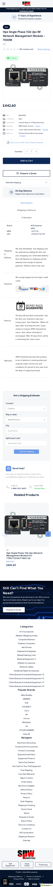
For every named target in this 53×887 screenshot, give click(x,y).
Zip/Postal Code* (13, 438)
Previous (5, 534)
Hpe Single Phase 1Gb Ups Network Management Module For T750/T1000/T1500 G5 (24, 556)
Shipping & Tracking (26, 805)
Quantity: (19, 151)
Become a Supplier (26, 786)
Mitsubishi (26, 722)
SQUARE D (26, 706)
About (26, 813)
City (7, 425)
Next (48, 534)
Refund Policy (26, 789)
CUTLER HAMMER (26, 730)
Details (37, 126)
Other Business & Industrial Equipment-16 (26, 678)
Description (26, 203)
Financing (43, 864)
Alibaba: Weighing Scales (26, 635)
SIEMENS (26, 699)
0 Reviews (26, 217)
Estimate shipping (13, 182)
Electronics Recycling (26, 743)
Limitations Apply (26, 11)
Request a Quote (14, 610)
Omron (26, 718)
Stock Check (26, 809)
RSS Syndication (26, 832)
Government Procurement (26, 746)
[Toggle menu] (3, 3)
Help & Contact (26, 778)
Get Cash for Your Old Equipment (26, 766)
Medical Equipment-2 (26, 659)
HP (26, 714)
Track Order (27, 864)
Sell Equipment (10, 864)
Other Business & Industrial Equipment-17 (26, 682)
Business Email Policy (26, 754)
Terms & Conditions (26, 825)
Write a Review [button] (44, 49)
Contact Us (26, 828)
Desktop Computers (26, 643)
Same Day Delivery (26, 762)
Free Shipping (26, 770)
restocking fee (23, 339)
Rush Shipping (26, 801)
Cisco (26, 710)
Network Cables (26, 667)
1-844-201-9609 (18, 487)
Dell (26, 703)
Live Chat (39, 487)
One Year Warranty (26, 774)
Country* (10, 403)
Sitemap (26, 840)
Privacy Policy (26, 793)
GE (26, 726)
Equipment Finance (26, 758)
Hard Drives (27, 647)
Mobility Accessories (26, 663)
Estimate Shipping (26, 451)
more (37, 339)
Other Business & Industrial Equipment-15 (26, 674)
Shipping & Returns (26, 210)
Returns (26, 797)
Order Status (26, 782)
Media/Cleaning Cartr (26, 655)
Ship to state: (11, 414)
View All (26, 734)
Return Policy (26, 821)
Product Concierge (26, 750)
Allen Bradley (26, 695)
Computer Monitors (26, 639)
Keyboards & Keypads (26, 651)
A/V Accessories (26, 631)
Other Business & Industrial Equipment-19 (26, 686)
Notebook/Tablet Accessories (26, 671)
